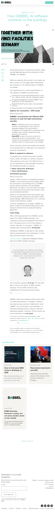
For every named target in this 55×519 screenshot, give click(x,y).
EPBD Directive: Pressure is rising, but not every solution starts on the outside (14, 414)
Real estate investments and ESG (40, 369)
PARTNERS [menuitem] (4, 508)
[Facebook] (2, 76)
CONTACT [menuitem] (11, 508)
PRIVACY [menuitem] (24, 508)
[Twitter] (2, 80)
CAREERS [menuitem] (18, 508)
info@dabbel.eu (23, 320)
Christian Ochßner (16, 238)
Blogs (27, 25)
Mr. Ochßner (36, 318)
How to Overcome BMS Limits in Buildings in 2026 (14, 370)
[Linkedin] (2, 72)
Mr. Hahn (28, 318)
